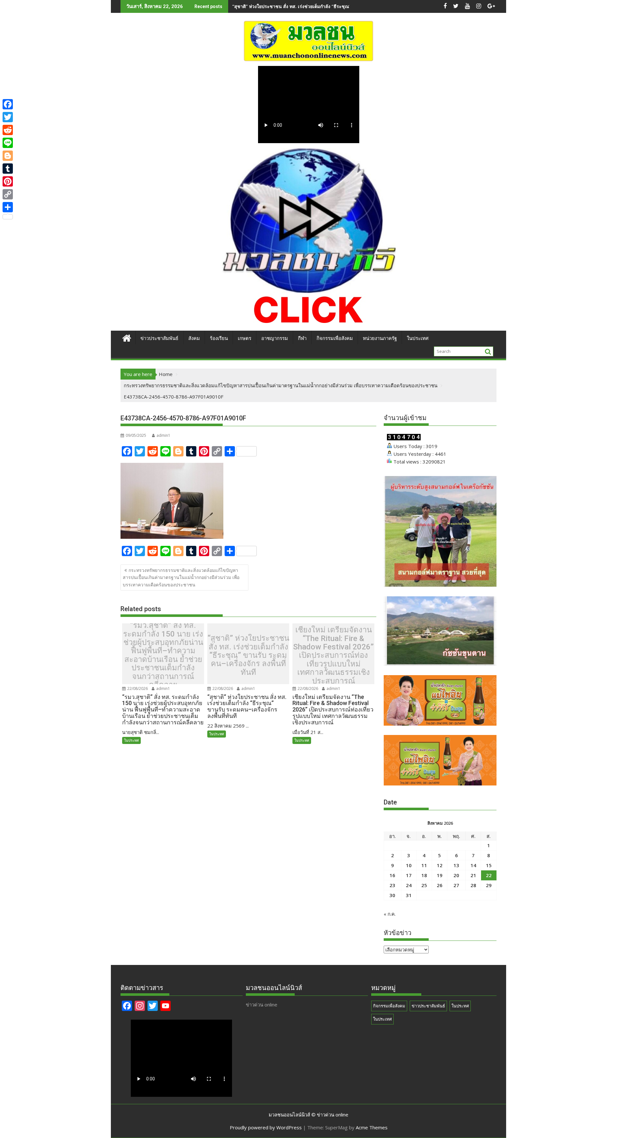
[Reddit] (7, 130)
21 (473, 875)
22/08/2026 (137, 688)
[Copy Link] (7, 194)
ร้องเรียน (219, 338)
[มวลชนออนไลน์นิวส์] (126, 337)
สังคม (194, 338)
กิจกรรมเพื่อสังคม (335, 338)
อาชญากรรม (274, 338)
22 (489, 875)
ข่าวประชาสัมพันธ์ (159, 338)
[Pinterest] (7, 181)
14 (473, 865)
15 (489, 865)
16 (392, 875)
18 (424, 875)
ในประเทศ (418, 338)
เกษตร (244, 338)
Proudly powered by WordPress (266, 1127)
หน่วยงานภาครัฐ (380, 338)
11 (424, 865)
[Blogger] (7, 155)
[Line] (7, 142)
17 (409, 875)
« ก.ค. (390, 914)
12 (440, 865)
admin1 (163, 435)
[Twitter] (7, 117)
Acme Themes (372, 1127)
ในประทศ (131, 740)
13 (456, 865)
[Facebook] (7, 104)
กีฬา (302, 338)
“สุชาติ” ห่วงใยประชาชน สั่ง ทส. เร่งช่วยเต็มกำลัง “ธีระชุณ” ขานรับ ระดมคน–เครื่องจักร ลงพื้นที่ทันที (332, 6)
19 (440, 875)
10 (409, 865)
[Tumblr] (7, 168)
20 (456, 875)
